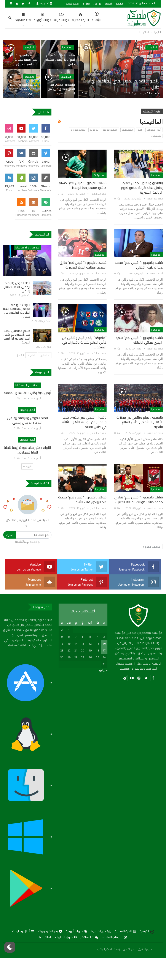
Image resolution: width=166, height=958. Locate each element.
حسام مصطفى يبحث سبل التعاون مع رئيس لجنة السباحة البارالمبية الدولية (16, 336)
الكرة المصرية (80, 20)
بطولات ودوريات (78, 130)
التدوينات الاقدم (152, 546)
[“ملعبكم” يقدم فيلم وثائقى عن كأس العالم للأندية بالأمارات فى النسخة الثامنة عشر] (82, 318)
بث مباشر (94, 130)
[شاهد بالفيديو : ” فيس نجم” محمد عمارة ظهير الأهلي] (138, 243)
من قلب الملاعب (112, 937)
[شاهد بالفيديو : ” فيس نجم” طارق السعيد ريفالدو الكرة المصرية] (82, 243)
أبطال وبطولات (154, 130)
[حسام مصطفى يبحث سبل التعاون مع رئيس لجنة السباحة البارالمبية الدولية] (42, 336)
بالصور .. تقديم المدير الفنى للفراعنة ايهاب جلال (123, 84)
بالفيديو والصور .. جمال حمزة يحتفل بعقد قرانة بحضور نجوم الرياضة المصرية (142, 188)
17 (104, 650)
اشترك (9, 534)
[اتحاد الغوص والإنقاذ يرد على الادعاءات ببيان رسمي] (42, 288)
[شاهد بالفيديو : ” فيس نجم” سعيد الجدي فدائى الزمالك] (138, 318)
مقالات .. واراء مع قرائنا (27, 247)
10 (104, 643)
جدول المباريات (64, 937)
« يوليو (103, 670)
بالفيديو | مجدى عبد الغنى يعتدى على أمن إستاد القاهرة (61, 89)
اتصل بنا (86, 3)
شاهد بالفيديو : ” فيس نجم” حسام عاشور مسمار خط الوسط (83, 185)
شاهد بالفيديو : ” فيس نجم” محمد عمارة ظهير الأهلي (139, 264)
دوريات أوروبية (42, 20)
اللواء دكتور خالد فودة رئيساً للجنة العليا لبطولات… (27, 449)
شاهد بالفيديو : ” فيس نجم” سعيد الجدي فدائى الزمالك (139, 340)
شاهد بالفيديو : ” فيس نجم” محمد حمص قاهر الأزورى (22, 89)
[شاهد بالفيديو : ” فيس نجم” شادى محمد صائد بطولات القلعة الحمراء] (138, 478)
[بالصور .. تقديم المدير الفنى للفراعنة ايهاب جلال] (120, 69)
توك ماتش (156, 136)
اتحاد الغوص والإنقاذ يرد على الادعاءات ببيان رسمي (16, 287)
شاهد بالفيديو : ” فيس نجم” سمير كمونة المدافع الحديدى (23, 59)
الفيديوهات (66, 76)
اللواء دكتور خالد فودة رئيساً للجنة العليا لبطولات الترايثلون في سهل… (16, 310)
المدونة (108, 3)
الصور (139, 130)
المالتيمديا (152, 47)
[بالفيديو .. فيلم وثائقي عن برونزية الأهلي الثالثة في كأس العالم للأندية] (138, 398)
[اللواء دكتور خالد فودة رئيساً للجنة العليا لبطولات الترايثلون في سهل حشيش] (42, 310)
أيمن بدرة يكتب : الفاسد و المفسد (27, 259)
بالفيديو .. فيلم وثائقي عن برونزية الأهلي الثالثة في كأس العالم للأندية (140, 422)
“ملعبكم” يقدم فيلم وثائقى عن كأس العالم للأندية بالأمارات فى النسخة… (84, 342)
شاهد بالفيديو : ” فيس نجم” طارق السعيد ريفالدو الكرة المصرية (83, 264)
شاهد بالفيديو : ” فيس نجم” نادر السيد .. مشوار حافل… (60, 59)
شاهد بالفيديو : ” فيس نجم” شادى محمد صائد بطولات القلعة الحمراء (138, 499)
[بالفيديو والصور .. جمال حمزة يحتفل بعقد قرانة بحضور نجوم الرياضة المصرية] (138, 164)
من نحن (98, 3)
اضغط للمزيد (72, 3)
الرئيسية (119, 3)
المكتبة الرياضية (110, 130)
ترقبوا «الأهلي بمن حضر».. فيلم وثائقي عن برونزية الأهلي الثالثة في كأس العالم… (84, 422)
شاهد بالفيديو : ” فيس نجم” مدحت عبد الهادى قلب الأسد (82, 499)
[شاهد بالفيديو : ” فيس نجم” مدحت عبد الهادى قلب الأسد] (82, 478)
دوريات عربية (61, 20)
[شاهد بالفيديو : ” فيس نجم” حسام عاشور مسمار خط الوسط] (82, 164)
